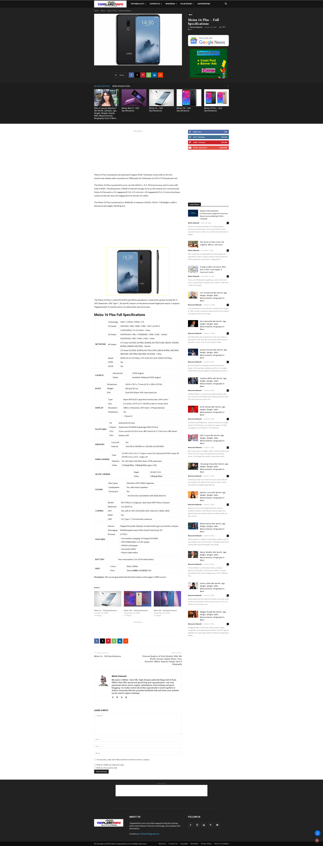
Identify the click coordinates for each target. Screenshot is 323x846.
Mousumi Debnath (195, 305)
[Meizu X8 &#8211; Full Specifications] (167, 599)
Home (96, 11)
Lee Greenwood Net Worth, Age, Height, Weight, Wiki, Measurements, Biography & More (213, 297)
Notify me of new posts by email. (107, 768)
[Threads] (127, 697)
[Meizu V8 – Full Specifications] (189, 97)
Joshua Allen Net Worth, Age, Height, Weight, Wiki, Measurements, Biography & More (212, 587)
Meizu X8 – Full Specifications (165, 610)
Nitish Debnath (196, 27)
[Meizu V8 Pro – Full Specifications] (216, 97)
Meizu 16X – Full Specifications (136, 610)
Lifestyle (155, 3)
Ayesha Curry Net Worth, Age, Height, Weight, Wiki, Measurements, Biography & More (213, 496)
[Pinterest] (142, 75)
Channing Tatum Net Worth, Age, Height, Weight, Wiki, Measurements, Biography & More (214, 468)
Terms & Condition (221, 843)
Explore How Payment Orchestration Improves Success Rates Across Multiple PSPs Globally (214, 215)
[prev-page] (224, 86)
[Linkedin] (154, 75)
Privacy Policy (206, 843)
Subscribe (223, 148)
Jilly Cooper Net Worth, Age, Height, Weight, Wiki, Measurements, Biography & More (212, 439)
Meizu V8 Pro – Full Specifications (213, 110)
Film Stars (186, 3)
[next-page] (227, 86)
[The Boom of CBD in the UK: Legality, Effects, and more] (193, 244)
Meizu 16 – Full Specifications (156, 110)
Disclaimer (194, 843)
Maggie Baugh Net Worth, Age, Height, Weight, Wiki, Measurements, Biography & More (213, 616)
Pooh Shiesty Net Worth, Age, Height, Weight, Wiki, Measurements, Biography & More (212, 411)
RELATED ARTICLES (102, 86)
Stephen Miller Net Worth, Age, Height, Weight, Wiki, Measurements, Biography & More (213, 382)
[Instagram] (197, 825)
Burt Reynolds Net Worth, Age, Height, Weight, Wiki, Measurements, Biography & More (213, 325)
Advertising (203, 3)
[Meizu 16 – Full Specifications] (161, 97)
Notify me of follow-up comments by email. (110, 765)
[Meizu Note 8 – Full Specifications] (134, 97)
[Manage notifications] (317, 840)
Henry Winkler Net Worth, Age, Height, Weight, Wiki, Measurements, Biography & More (213, 556)
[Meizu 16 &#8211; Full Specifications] (107, 599)
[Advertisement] (138, 151)
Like (225, 132)
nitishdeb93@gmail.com (149, 834)
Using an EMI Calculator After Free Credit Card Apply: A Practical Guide (213, 269)
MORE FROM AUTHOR (121, 86)
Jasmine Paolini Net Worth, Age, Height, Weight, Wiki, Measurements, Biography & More (213, 354)
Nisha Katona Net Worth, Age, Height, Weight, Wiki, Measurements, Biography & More (213, 527)
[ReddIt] (160, 75)
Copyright (184, 843)
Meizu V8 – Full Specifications (184, 110)
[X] (137, 75)
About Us (162, 843)
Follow (224, 137)
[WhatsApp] (148, 75)
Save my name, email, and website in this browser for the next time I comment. (123, 759)
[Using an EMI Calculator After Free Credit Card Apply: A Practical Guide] (193, 269)
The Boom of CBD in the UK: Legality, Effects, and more (212, 243)
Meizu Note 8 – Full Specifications (130, 110)
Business (170, 3)
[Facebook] (131, 75)
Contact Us (173, 843)
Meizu (103, 11)
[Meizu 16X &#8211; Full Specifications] (137, 599)
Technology (137, 3)
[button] (226, 4)
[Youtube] (217, 825)
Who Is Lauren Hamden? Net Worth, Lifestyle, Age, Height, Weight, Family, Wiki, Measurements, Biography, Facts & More (105, 113)
